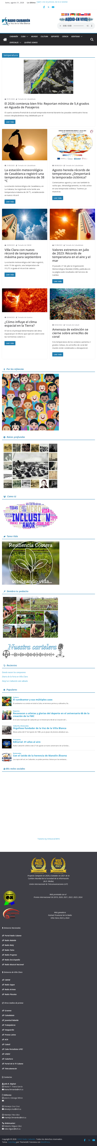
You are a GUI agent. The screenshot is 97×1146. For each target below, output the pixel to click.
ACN (6, 1039)
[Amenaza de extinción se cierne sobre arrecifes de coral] (72, 304)
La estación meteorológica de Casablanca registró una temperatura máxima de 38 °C (24, 175)
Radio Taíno (9, 950)
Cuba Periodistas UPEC (13, 1049)
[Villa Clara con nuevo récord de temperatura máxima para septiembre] (24, 224)
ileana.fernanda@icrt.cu (13, 1089)
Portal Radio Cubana (12, 935)
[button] (26, 36)
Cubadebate (9, 1015)
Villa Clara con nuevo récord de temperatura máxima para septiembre (23, 253)
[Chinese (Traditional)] (89, 14)
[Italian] (76, 14)
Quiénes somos (31, 42)
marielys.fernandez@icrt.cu (15, 1117)
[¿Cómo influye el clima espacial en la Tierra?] (24, 300)
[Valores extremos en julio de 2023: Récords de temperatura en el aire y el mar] (72, 224)
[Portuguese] (79, 14)
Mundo (34, 36)
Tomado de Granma (25, 317)
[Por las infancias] (30, 375)
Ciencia (65, 36)
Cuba (23, 36)
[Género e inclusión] (30, 503)
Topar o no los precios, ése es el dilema (51, 2)
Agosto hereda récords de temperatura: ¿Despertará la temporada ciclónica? (71, 173)
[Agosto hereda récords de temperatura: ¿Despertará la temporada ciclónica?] (72, 144)
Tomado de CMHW (24, 245)
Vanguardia (9, 1030)
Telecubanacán (10, 1068)
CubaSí (7, 1044)
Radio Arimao (10, 989)
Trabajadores (9, 1025)
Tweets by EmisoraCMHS (48, 838)
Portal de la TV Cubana (13, 1063)
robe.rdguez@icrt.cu (12, 1129)
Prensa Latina (10, 1035)
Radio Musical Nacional (14, 964)
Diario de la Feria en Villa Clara (15, 676)
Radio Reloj (9, 945)
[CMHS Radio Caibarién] (5, 39)
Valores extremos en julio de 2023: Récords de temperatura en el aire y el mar (71, 255)
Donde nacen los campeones (14, 672)
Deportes (55, 36)
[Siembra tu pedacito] (30, 597)
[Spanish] (63, 14)
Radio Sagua (9, 984)
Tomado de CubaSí (72, 325)
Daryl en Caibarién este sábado (15, 681)
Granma (7, 1010)
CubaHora (8, 1059)
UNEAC (7, 1054)
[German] (72, 14)
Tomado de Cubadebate (26, 99)
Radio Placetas (10, 994)
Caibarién (14, 36)
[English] (66, 14)
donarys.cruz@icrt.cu (12, 1109)
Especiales (14, 42)
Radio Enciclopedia (12, 960)
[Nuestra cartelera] (33, 644)
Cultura (44, 36)
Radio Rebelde (10, 940)
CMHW (7, 980)
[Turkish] (86, 14)
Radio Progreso (10, 955)
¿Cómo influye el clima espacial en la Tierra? (21, 324)
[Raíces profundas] (30, 443)
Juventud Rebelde (11, 1020)
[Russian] (82, 14)
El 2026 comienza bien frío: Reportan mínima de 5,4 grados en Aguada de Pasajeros (47, 105)
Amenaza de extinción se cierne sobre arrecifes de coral (70, 333)
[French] (69, 14)
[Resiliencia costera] (30, 542)
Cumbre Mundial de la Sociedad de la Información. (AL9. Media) (48, 878)
